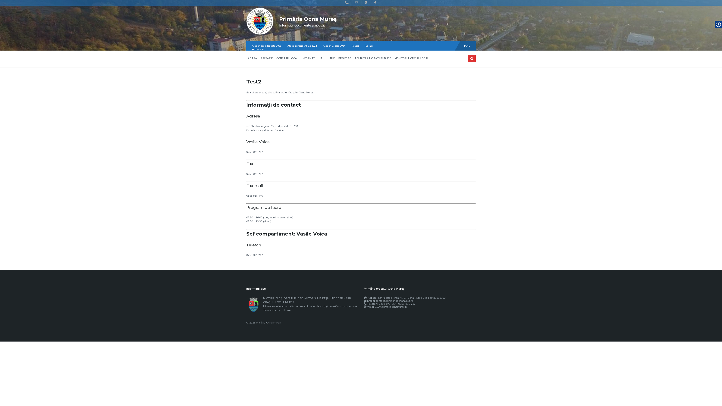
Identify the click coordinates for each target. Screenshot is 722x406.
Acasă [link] (252, 58)
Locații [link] (369, 45)
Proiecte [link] (344, 58)
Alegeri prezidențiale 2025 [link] (266, 45)
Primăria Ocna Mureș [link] (308, 19)
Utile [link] (331, 58)
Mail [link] (467, 45)
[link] (260, 34)
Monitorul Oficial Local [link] (412, 58)
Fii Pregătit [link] (258, 49)
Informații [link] (309, 58)
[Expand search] (472, 58)
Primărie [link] (267, 58)
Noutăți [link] (355, 45)
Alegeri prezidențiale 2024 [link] (302, 45)
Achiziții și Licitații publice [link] (373, 58)
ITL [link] (322, 58)
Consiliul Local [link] (287, 58)
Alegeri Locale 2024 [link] (334, 45)
